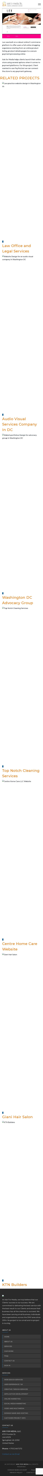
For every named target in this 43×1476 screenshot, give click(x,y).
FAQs (6, 1356)
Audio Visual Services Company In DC (19, 424)
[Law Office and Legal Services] (2, 242)
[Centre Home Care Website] (2, 940)
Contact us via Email (11, 1454)
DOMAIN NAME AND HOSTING (16, 1413)
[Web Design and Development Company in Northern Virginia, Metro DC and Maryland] (12, 4)
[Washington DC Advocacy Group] (2, 593)
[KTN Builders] (2, 1280)
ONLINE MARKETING (12, 1399)
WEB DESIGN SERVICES (13, 1380)
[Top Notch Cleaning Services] (2, 766)
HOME (6, 1337)
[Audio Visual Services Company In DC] (2, 415)
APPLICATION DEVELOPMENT (16, 1394)
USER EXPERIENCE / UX (13, 1384)
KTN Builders (14, 1284)
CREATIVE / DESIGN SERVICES (16, 1389)
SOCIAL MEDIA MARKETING (15, 1404)
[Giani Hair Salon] (2, 1113)
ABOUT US (8, 1342)
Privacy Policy (16, 1472)
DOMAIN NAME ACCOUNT (17, 1470)
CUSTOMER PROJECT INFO (15, 1418)
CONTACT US (9, 1361)
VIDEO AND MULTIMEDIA (14, 1408)
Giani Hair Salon (17, 1117)
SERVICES (8, 1346)
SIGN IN (7, 1365)
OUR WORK (8, 1351)
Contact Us (31, 1472)
